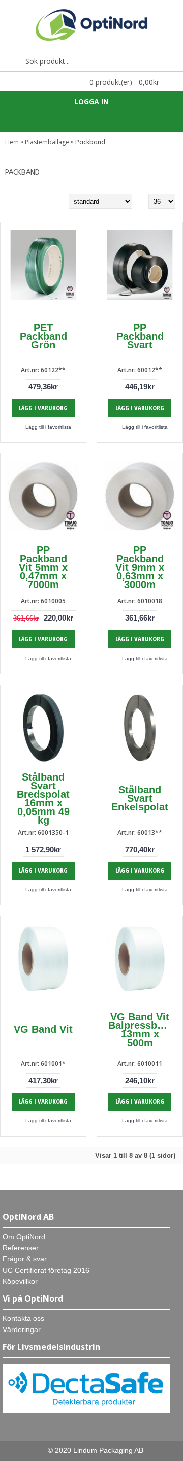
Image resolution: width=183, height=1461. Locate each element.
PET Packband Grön (43, 336)
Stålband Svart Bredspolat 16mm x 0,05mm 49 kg (43, 798)
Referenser (21, 1248)
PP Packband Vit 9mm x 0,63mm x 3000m (139, 567)
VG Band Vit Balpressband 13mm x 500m (141, 1029)
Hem (12, 142)
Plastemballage (47, 142)
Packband (90, 142)
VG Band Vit (43, 1029)
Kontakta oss (23, 1318)
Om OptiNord (24, 1236)
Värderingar (22, 1329)
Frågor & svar (25, 1259)
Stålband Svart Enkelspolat (139, 798)
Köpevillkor (20, 1281)
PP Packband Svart (140, 336)
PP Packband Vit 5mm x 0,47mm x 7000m (43, 567)
